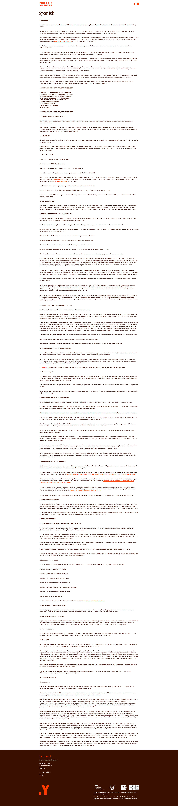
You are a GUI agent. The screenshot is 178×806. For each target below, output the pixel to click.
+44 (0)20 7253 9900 (45, 772)
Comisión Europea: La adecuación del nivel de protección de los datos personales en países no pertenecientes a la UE (101, 474)
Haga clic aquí (46, 367)
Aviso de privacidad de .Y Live (63, 41)
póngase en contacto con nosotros (93, 601)
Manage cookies (104, 794)
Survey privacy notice (115, 792)
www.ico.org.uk (58, 179)
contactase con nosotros (59, 181)
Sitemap (98, 794)
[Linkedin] (40, 775)
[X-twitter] (43, 775)
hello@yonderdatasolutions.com (48, 760)
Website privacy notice (105, 792)
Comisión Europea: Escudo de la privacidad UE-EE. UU (85, 491)
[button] (134, 4)
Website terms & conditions (127, 792)
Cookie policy (97, 792)
